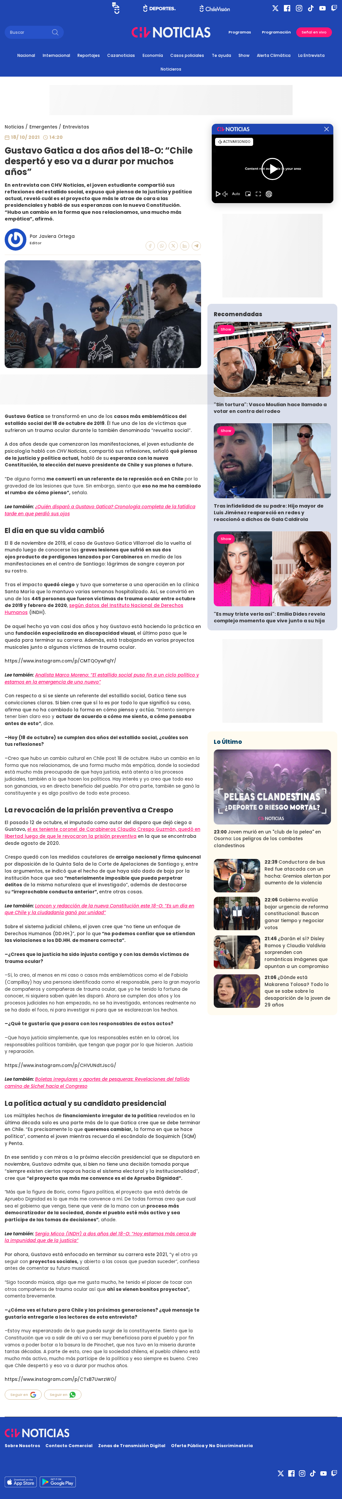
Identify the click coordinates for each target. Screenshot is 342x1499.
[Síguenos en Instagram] (299, 8)
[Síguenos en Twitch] (334, 8)
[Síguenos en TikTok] (311, 8)
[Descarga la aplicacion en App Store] (58, 1482)
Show (243, 55)
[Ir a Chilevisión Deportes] (159, 8)
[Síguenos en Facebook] (287, 8)
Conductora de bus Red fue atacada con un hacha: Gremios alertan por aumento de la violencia (298, 872)
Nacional (26, 55)
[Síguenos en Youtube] (322, 8)
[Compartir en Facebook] (150, 246)
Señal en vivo (314, 32)
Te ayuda (221, 55)
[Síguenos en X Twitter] (275, 8)
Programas (239, 32)
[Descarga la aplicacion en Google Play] (21, 1482)
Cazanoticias (121, 55)
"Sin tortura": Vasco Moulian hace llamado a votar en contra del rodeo (270, 408)
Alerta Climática (274, 55)
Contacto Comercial (69, 1445)
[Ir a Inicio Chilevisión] (215, 8)
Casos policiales (187, 55)
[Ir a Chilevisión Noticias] (171, 32)
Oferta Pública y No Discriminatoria (212, 1445)
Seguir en (19, 1394)
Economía (153, 55)
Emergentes (43, 127)
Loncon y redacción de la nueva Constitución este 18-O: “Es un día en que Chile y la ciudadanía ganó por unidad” (99, 909)
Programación (276, 32)
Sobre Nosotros (22, 1445)
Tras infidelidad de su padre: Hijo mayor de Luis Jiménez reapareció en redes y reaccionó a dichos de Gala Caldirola (269, 513)
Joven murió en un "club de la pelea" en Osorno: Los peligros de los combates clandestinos (267, 839)
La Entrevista (311, 55)
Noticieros (171, 69)
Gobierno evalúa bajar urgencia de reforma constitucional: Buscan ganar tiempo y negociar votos (296, 914)
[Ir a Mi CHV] (116, 8)
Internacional (56, 55)
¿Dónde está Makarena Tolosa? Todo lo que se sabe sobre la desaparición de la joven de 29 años (297, 991)
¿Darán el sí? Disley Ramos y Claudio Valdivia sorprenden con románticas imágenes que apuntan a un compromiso (297, 952)
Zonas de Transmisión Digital (131, 1445)
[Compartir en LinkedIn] (184, 246)
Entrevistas (76, 127)
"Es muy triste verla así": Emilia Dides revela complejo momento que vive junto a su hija (269, 617)
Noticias (14, 127)
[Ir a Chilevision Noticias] (171, 1433)
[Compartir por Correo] (196, 246)
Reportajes (88, 55)
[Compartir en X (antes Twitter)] (173, 246)
